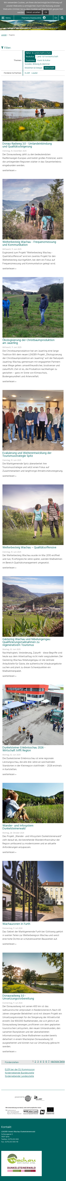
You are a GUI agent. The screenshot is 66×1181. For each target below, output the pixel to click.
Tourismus (30, 60)
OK (46, 12)
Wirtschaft (49, 68)
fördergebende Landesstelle (19, 1076)
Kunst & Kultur (43, 60)
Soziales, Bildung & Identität (37, 64)
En (56, 18)
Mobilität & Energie (33, 68)
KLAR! (27, 73)
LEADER (4, 35)
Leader (34, 73)
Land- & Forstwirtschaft (47, 56)
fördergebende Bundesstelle (19, 1073)
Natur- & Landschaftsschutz (38, 53)
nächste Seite (58, 1062)
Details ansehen (33, 12)
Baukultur (30, 56)
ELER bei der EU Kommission (20, 1070)
